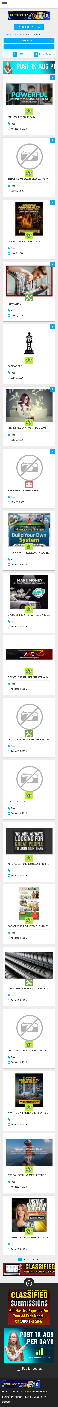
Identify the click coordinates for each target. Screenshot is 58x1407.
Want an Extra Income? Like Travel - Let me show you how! (29, 1175)
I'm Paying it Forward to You (24, 242)
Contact (6, 1402)
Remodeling (14, 304)
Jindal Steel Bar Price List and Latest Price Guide (29, 988)
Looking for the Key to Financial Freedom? (29, 1237)
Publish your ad (30, 27)
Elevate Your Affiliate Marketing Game (29, 677)
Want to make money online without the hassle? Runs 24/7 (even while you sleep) (29, 1113)
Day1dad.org (15, 366)
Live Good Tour (16, 802)
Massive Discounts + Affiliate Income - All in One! (29, 615)
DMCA (15, 1391)
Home (5, 1391)
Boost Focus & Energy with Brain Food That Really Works (29, 926)
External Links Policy (35, 1396)
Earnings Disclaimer (12, 1396)
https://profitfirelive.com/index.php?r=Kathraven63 (29, 553)
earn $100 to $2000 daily (21, 117)
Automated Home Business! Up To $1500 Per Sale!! (29, 864)
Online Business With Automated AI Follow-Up (29, 1051)
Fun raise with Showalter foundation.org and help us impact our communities (29, 491)
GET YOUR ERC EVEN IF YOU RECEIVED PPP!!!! (29, 740)
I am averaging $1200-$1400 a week (27, 428)
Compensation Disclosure (34, 1391)
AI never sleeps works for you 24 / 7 (28, 179)
